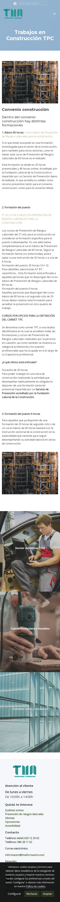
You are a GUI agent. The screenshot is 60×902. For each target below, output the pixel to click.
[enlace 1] (30, 551)
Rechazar (31, 894)
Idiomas (10, 818)
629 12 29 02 (31, 838)
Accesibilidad (12, 825)
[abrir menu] (54, 13)
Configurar (14, 894)
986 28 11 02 (24, 842)
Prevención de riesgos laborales (24, 814)
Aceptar (47, 894)
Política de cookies (35, 886)
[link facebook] (14, 3)
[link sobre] (30, 773)
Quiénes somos (14, 810)
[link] (12, 14)
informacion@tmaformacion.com (24, 855)
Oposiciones (12, 822)
